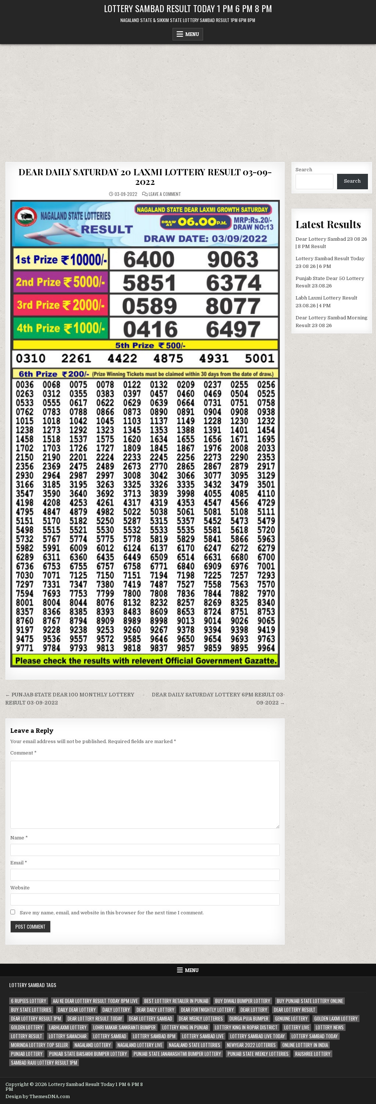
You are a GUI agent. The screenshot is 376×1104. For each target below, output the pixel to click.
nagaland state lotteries (194, 1045)
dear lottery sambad (150, 1018)
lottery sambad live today (257, 1036)
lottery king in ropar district (246, 1027)
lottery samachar (68, 1036)
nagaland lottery (93, 1045)
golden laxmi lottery (336, 1018)
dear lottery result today (95, 1018)
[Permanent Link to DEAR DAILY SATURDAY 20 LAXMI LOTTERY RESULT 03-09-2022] (145, 434)
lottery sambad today (315, 1036)
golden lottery (27, 1027)
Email (18, 862)
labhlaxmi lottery (68, 1027)
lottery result (26, 1036)
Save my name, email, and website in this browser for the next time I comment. (112, 912)
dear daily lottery (155, 1009)
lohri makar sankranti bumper (124, 1027)
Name (19, 837)
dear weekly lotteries (201, 1018)
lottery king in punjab (185, 1027)
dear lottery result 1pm (36, 1018)
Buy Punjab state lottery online (310, 1000)
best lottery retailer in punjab (176, 1000)
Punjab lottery (27, 1053)
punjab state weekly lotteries (258, 1053)
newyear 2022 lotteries (251, 1045)
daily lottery (116, 1009)
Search (304, 169)
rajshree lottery (312, 1053)
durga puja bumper (248, 1018)
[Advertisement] (188, 99)
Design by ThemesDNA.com (38, 1096)
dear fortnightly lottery (207, 1009)
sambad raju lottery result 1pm (44, 1062)
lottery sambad (109, 1036)
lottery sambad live (203, 1036)
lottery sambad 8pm (154, 1036)
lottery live (296, 1027)
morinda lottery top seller (39, 1045)
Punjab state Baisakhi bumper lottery (88, 1053)
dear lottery (254, 1009)
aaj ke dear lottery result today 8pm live (95, 1000)
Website (20, 887)
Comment (23, 753)
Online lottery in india (305, 1045)
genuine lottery (291, 1018)
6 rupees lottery (28, 1000)
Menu (192, 34)
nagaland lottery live (140, 1045)
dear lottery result (294, 1009)
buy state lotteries (31, 1009)
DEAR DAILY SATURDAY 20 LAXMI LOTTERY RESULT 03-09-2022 (144, 176)
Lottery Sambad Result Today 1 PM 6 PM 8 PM (188, 8)
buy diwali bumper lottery (242, 1000)
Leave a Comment (165, 194)
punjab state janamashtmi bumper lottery (177, 1053)
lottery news (330, 1027)
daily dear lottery (77, 1009)
